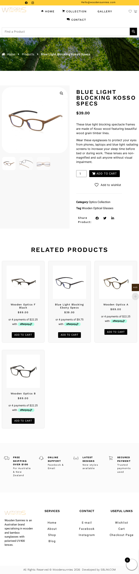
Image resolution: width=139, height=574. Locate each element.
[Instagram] (32, 2)
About (52, 529)
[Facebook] (26, 2)
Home (52, 523)
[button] (61, 93)
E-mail (87, 523)
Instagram (87, 535)
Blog (52, 541)
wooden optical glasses (97, 208)
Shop (52, 535)
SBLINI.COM (108, 569)
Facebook (86, 529)
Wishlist (121, 523)
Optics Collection (99, 202)
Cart (121, 529)
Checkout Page (122, 535)
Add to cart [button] (23, 335)
